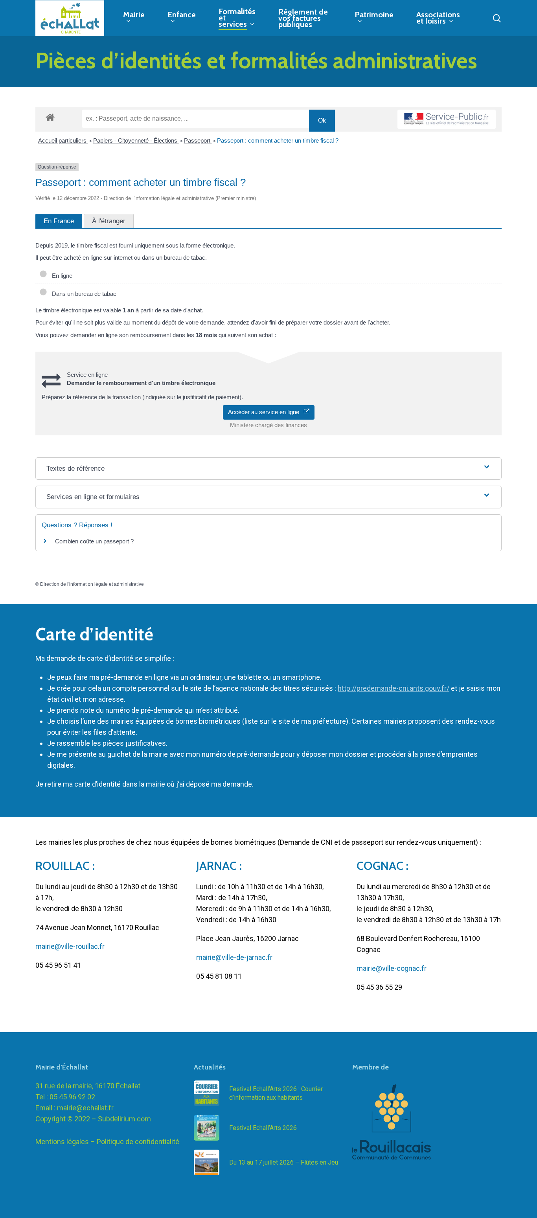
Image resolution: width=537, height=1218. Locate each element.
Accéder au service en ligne (266, 412)
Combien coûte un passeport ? (94, 541)
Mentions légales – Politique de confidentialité (107, 1141)
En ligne (60, 275)
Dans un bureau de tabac (82, 293)
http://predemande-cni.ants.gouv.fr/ (393, 688)
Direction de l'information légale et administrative (92, 584)
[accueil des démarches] (50, 117)
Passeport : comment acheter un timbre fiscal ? (277, 140)
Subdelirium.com (124, 1119)
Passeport (198, 140)
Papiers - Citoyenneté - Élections (136, 140)
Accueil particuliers (63, 140)
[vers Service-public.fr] (446, 119)
